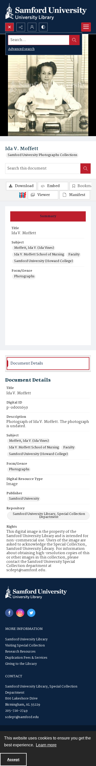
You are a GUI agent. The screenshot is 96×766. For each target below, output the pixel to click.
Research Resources (20, 651)
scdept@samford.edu (22, 717)
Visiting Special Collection (25, 645)
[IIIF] (22, 194)
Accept (13, 759)
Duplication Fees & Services (26, 657)
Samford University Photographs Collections (42, 155)
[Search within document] (85, 168)
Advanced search (21, 49)
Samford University (24, 498)
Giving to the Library (21, 664)
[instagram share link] (20, 613)
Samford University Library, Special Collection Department (49, 516)
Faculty (74, 254)
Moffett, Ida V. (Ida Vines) (34, 248)
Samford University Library (26, 639)
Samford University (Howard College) (43, 261)
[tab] (48, 216)
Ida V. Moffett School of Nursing (39, 254)
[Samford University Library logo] (46, 11)
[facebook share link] (9, 613)
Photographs (24, 276)
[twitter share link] (31, 613)
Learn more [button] (46, 745)
